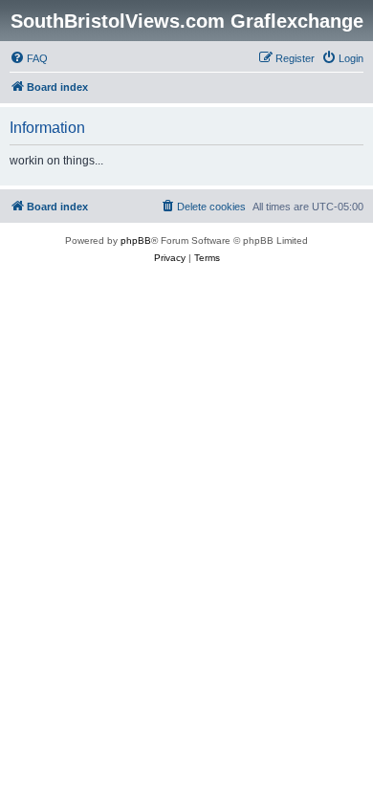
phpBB (136, 240)
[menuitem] (29, 58)
